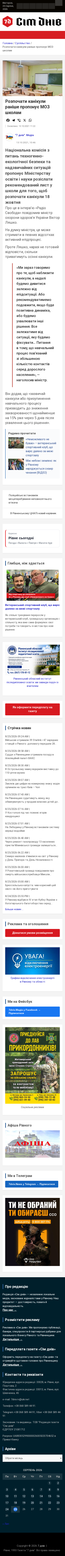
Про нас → (10, 1310)
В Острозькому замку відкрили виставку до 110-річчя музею (32, 771)
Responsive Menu (58, 3)
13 (32, 1496)
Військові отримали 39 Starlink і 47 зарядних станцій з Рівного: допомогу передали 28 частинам (31, 742)
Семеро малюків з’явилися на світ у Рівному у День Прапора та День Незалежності (31, 858)
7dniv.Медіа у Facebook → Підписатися (25, 1011)
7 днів (41, 1545)
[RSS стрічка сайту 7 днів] (32, 6)
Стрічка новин (19, 728)
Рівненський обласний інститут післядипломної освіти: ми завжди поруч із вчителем (32, 682)
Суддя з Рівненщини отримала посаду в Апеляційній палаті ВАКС (29, 756)
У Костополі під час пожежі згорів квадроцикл (26, 814)
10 (7, 1496)
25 (15, 1509)
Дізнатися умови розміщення (32, 932)
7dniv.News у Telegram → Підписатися (32, 1184)
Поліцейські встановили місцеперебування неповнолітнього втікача (30, 499)
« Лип (6, 1523)
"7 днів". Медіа (24, 135)
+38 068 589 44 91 (24, 1405)
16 (58, 1496)
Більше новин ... (14, 909)
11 (15, 1496)
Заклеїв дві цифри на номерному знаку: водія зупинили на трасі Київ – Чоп (32, 785)
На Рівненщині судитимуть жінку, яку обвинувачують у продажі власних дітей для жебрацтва (32, 800)
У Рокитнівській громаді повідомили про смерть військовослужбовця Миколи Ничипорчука (29, 872)
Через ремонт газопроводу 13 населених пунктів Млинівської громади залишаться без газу (30, 843)
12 (24, 1496)
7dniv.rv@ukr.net (20, 1399)
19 (24, 1502)
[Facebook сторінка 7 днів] (20, 6)
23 (58, 1502)
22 (49, 1502)
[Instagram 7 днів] (26, 6)
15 (49, 1496)
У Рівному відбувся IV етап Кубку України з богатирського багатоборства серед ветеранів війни (31, 901)
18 (15, 1502)
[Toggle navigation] (7, 35)
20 (32, 1502)
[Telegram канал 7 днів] (45, 6)
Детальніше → (13, 1339)
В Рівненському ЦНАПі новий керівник (33, 513)
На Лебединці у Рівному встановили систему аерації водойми (32, 829)
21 (41, 1502)
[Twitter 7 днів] (39, 6)
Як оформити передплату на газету (32, 709)
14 (41, 1496)
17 (7, 1502)
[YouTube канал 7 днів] (52, 6)
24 (7, 1509)
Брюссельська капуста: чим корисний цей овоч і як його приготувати (30, 887)
